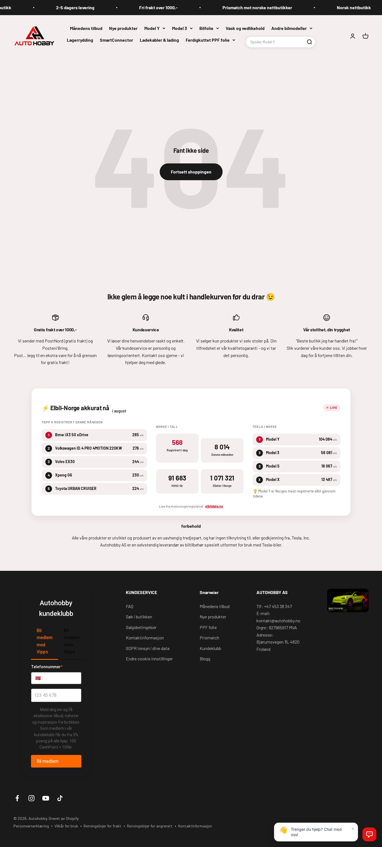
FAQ (129, 606)
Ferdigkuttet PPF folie (208, 39)
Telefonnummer (47, 667)
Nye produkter (123, 28)
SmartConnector (116, 39)
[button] (369, 834)
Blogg (205, 658)
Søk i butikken (139, 616)
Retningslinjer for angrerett (150, 825)
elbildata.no (214, 506)
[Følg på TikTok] (60, 798)
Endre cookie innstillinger (149, 658)
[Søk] (309, 41)
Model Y (152, 28)
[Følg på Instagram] (31, 798)
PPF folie (208, 627)
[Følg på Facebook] (17, 798)
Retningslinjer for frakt (102, 825)
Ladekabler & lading (159, 39)
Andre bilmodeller (289, 28)
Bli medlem (47, 761)
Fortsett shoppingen (191, 171)
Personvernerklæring (31, 825)
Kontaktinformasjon (145, 637)
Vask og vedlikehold (245, 28)
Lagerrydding (80, 39)
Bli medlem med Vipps (45, 641)
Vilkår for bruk (66, 825)
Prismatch (209, 637)
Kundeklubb (210, 648)
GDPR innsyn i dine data (147, 648)
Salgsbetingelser (141, 627)
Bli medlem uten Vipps (72, 641)
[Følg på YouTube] (45, 798)
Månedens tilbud (86, 28)
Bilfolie (206, 28)
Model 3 (179, 28)
